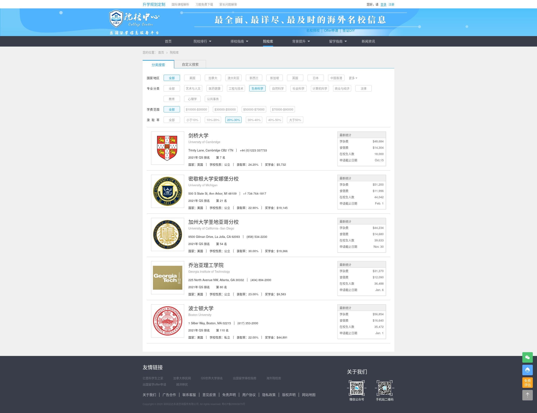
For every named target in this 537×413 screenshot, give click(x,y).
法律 (363, 88)
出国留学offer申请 (154, 384)
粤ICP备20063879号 (233, 404)
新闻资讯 (368, 41)
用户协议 (249, 394)
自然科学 (278, 88)
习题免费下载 (204, 4)
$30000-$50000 (225, 109)
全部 (172, 78)
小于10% (192, 120)
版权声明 (289, 394)
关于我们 (149, 394)
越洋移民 (182, 384)
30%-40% (254, 120)
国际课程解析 (180, 4)
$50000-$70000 (254, 109)
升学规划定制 (154, 4)
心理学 (192, 99)
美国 (192, 78)
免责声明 (229, 394)
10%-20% (213, 120)
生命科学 (257, 88)
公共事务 (213, 99)
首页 (168, 41)
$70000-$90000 (282, 109)
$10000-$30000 (196, 109)
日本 (316, 78)
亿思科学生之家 (153, 378)
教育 (172, 99)
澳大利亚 (233, 78)
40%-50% (274, 120)
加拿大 (213, 78)
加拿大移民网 (182, 378)
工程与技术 (236, 88)
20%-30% (233, 120)
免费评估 (527, 382)
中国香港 (336, 78)
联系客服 (189, 394)
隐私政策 (269, 394)
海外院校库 (273, 378)
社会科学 (298, 88)
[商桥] (527, 370)
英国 (295, 78)
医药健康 (214, 88)
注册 (391, 4)
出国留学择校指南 (244, 378)
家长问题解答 (228, 4)
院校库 (268, 41)
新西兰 (254, 78)
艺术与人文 (193, 88)
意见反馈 (209, 394)
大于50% (295, 120)
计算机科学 (320, 88)
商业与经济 (342, 88)
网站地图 (308, 394)
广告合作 (169, 394)
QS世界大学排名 (212, 378)
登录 (383, 4)
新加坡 (274, 78)
